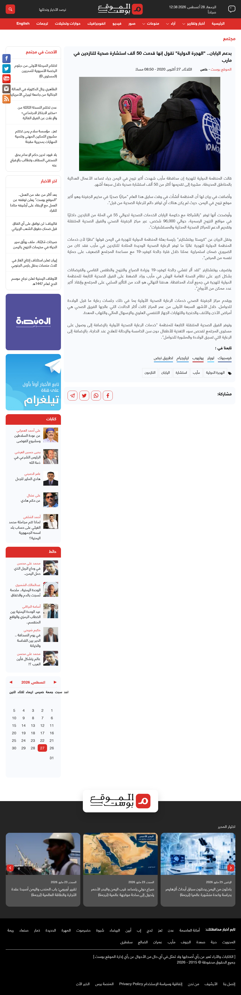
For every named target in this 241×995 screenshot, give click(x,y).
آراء (173, 24)
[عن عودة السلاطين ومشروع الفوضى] (50, 437)
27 (42, 747)
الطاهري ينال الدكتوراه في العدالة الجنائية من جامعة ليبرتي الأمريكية (33, 91)
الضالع (143, 941)
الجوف (186, 941)
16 (52, 732)
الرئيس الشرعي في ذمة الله (27, 459)
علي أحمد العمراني (28, 430)
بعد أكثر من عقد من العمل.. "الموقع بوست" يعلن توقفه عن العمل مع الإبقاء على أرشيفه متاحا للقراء (33, 202)
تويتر (210, 357)
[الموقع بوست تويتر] (6, 68)
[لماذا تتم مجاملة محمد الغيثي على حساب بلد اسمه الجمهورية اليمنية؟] (50, 527)
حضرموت (83, 929)
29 (23, 747)
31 (52, 757)
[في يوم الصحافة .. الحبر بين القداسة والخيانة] (50, 637)
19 (23, 732)
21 (52, 740)
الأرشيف (211, 983)
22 (42, 740)
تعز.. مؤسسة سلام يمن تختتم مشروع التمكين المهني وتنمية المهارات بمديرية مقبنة (36, 136)
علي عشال (33, 494)
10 (14, 717)
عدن (171, 929)
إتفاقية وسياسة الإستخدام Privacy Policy (150, 983)
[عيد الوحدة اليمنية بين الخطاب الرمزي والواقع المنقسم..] (50, 614)
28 (33, 747)
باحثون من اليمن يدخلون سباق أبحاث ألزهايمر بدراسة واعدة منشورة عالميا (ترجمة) (198, 891)
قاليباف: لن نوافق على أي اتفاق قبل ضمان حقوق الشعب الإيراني (34, 226)
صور (132, 24)
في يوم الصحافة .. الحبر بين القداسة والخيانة (27, 640)
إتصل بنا (229, 983)
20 (14, 732)
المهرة (66, 929)
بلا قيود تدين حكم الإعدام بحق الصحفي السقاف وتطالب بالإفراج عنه (33, 159)
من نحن (193, 983)
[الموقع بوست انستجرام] (6, 88)
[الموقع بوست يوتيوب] (6, 78)
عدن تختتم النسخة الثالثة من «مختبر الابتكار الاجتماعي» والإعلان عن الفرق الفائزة (37, 112)
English (22, 24)
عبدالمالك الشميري (28, 584)
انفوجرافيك (96, 24)
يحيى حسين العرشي (27, 451)
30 (14, 747)
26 (52, 747)
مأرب (171, 941)
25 (14, 740)
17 (42, 732)
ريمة (11, 929)
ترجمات (42, 24)
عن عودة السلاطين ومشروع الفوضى (27, 438)
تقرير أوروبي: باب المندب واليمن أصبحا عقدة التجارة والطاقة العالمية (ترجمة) (44, 891)
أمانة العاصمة (190, 929)
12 (42, 725)
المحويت (228, 941)
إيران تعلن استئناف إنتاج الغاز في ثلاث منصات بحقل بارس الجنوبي (34, 262)
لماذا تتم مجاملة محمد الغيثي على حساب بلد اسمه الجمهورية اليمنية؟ (24, 529)
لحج (150, 929)
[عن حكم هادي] (50, 501)
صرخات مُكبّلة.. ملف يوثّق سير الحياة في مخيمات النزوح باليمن (35, 244)
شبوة (100, 929)
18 (33, 732)
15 (14, 725)
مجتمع (229, 39)
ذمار (37, 929)
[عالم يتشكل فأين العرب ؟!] (50, 660)
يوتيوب (198, 357)
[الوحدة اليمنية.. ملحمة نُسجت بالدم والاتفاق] (50, 591)
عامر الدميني (32, 473)
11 (52, 725)
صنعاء (24, 929)
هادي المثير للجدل (28, 478)
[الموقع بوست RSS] (6, 98)
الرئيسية (218, 24)
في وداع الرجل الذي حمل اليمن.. (27, 570)
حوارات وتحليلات (67, 24)
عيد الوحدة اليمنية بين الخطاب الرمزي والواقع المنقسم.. (25, 617)
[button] (230, 868)
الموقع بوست (221, 68)
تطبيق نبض (163, 357)
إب (139, 929)
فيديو (116, 24)
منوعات (153, 24)
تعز (160, 929)
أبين (128, 929)
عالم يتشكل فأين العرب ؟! (28, 661)
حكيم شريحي (32, 629)
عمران (157, 941)
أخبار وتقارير (196, 24)
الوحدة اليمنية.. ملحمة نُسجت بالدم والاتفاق (25, 592)
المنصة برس (104, 983)
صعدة (201, 941)
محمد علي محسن (28, 562)
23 (33, 740)
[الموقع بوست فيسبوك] (6, 58)
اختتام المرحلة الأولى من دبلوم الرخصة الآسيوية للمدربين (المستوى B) (36, 70)
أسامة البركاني (31, 606)
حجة (214, 941)
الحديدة (51, 929)
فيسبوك (225, 357)
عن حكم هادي (30, 500)
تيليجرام (183, 357)
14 (23, 725)
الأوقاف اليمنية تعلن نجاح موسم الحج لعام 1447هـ (34, 281)
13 (33, 725)
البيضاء (115, 929)
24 (23, 740)
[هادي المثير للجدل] (50, 480)
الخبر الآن (83, 983)
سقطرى (126, 941)
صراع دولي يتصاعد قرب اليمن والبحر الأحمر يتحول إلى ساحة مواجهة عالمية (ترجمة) (122, 891)
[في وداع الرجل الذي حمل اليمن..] (50, 569)
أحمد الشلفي (31, 516)
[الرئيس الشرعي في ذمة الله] (50, 458)
